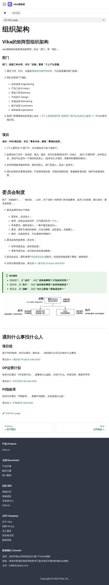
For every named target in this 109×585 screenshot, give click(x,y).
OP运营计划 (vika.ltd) (24, 381)
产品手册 (6, 466)
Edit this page (13, 413)
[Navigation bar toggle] (4, 4)
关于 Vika (7, 521)
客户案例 (6, 475)
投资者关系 (8, 535)
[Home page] (5, 13)
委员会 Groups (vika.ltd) (51, 263)
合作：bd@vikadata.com (15, 565)
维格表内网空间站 (41, 70)
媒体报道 (6, 539)
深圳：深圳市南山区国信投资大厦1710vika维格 (26, 556)
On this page (11, 20)
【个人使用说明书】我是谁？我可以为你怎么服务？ (67, 115)
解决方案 (6, 470)
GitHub (6, 505)
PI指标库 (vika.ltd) (22, 402)
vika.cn (6, 449)
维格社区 (6, 491)
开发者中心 (8, 500)
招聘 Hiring (8, 526)
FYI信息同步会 (37, 256)
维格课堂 (6, 496)
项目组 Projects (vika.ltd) (26, 359)
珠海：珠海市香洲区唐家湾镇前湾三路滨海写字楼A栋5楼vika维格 (35, 560)
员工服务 (6, 530)
